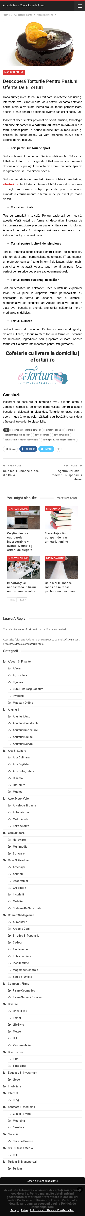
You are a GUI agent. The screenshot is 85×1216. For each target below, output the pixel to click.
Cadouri (18, 942)
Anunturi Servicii (23, 743)
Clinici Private (22, 1113)
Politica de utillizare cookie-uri (38, 1200)
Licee (16, 1079)
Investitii (18, 695)
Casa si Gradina (18, 860)
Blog (16, 1100)
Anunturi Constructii (26, 723)
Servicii (13, 1134)
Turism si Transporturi (22, 1161)
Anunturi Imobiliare (25, 730)
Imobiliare (14, 1086)
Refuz (24, 1210)
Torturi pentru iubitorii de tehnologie (21, 440)
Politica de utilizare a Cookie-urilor (52, 1210)
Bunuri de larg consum (28, 688)
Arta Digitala (21, 764)
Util (15, 1038)
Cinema (18, 778)
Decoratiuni (20, 880)
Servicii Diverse (23, 1141)
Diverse (13, 1004)
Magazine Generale (25, 969)
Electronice (20, 949)
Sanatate (18, 1127)
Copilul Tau (20, 1011)
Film (16, 1058)
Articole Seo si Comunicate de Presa (23, 5)
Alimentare (20, 922)
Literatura (53, 508)
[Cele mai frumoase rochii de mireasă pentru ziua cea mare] (61, 567)
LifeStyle (18, 1024)
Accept (14, 1210)
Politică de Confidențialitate (53, 1205)
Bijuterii (18, 682)
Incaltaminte (21, 963)
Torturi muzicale (61, 435)
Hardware (19, 839)
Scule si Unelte (22, 976)
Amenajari (19, 867)
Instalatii (18, 894)
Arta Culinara (21, 757)
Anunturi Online (23, 737)
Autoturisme (21, 812)
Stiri (15, 1155)
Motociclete (20, 819)
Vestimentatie (22, 1045)
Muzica (17, 791)
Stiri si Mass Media (20, 1148)
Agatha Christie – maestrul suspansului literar (67, 475)
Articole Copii (21, 928)
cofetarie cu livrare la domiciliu (27, 430)
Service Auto (21, 826)
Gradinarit (19, 887)
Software (19, 853)
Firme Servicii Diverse (27, 997)
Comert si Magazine (21, 915)
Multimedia (20, 846)
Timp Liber (19, 1065)
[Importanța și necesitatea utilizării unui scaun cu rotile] (23, 567)
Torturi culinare (42, 435)
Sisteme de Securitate (27, 908)
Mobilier (18, 901)
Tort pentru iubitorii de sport (17, 435)
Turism (17, 1168)
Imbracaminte (55, 558)
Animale (18, 874)
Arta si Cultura (17, 750)
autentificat (24, 629)
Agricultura (20, 675)
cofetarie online (53, 430)
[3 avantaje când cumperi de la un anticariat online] (61, 517)
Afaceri (17, 668)
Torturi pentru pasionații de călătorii (59, 440)
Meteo (17, 1031)
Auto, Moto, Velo (18, 798)
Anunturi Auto (21, 716)
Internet (13, 1093)
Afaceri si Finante (19, 661)
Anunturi (13, 709)
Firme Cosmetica (24, 990)
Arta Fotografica (23, 771)
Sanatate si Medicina (21, 1106)
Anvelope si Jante (24, 805)
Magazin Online (14, 72)
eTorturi (69, 430)
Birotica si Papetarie (26, 935)
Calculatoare (16, 832)
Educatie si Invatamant (22, 1072)
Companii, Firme (18, 983)
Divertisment (16, 1052)
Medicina (19, 1120)
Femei (17, 1018)
